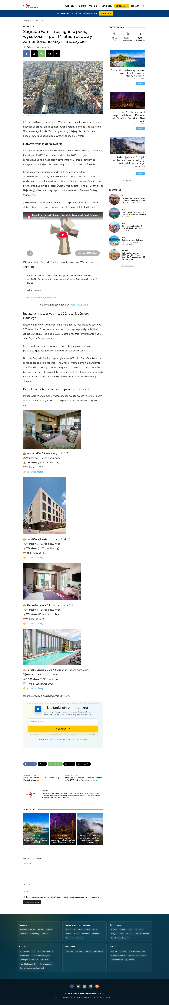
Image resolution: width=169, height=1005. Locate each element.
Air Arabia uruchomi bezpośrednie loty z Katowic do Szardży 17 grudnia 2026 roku (63, 840)
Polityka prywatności (137, 951)
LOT (130, 929)
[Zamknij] (163, 956)
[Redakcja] (25, 47)
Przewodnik (24, 951)
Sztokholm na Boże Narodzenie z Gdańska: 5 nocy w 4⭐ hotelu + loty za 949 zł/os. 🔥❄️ (134, 200)
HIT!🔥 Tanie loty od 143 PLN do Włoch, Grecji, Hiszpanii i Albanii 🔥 (41, 779)
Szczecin (95, 934)
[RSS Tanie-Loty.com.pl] (97, 986)
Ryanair (114, 929)
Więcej (140, 83)
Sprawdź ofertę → (36, 471)
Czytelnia (69, 951)
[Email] (49, 53)
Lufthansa (139, 929)
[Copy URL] (56, 53)
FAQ (33, 951)
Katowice (78, 929)
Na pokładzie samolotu (28, 964)
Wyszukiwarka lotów (45, 951)
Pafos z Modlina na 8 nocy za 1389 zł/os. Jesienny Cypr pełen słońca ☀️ (134, 214)
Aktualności (39, 21)
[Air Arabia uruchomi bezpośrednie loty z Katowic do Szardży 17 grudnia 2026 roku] (63, 829)
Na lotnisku (45, 960)
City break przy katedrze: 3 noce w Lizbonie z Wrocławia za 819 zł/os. (134, 228)
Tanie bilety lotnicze (27, 929)
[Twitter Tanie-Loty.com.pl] (84, 986)
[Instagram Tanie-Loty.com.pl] (90, 986)
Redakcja (30, 47)
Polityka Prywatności (79, 739)
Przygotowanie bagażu (40, 956)
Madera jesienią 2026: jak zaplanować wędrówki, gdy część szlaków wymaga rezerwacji (90, 839)
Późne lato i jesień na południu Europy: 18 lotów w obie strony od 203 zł (36, 840)
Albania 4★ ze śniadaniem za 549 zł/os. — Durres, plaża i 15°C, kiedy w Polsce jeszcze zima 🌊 (83, 779)
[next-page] (28, 848)
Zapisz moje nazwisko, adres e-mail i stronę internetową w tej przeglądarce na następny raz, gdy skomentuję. (62, 897)
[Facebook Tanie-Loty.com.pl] (71, 986)
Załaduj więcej (126, 181)
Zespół (123, 951)
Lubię (114, 32)
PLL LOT (129, 934)
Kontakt (114, 951)
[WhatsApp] (41, 53)
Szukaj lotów (106, 13)
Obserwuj (127, 32)
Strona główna (28, 21)
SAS (121, 934)
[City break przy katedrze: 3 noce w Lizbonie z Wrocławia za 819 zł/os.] (114, 227)
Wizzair (123, 929)
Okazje (124, 195)
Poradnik (88, 951)
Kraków (87, 929)
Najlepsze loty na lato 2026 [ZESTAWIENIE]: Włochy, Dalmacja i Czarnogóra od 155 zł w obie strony (133, 256)
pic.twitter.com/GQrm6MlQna (41, 297)
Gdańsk (69, 929)
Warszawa (70, 938)
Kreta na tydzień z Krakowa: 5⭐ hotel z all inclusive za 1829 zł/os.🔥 (132, 242)
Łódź (95, 929)
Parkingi (45, 934)
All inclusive (98, 951)
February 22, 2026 (79, 304)
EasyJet (114, 934)
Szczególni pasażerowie (29, 960)
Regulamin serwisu (118, 956)
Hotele (40, 929)
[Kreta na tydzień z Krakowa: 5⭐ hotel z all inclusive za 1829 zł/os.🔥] (114, 241)
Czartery (23, 934)
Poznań (76, 934)
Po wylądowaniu (46, 964)
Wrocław (79, 938)
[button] (143, 6)
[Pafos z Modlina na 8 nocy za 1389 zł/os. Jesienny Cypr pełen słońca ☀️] (114, 213)
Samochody (34, 934)
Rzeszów (85, 934)
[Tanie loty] (40, 6)
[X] (34, 53)
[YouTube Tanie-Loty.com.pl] (78, 986)
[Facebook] (26, 53)
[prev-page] (24, 848)
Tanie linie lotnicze (142, 934)
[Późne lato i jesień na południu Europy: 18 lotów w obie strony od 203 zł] (36, 829)
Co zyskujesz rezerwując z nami (32, 968)
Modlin (68, 934)
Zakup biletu (24, 956)
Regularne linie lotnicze (119, 938)
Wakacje (49, 929)
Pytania (79, 951)
